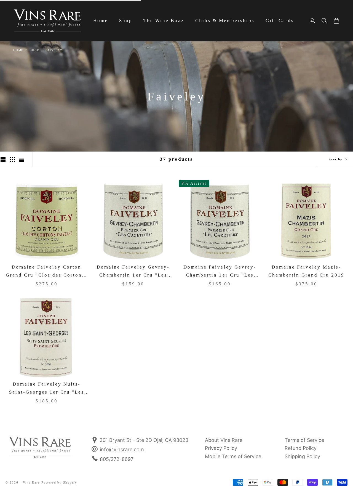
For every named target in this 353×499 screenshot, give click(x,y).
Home (100, 20)
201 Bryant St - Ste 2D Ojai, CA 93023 (143, 440)
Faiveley (54, 50)
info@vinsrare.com (122, 449)
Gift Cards (280, 20)
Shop (125, 20)
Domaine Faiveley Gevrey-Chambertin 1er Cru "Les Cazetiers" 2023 (133, 271)
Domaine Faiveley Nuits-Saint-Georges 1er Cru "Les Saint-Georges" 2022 (46, 388)
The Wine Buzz (163, 20)
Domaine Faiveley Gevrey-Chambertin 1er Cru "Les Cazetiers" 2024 (219, 271)
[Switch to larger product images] (3, 159)
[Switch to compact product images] (21, 159)
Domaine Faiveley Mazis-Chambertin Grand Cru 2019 (306, 271)
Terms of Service (304, 440)
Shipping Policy (302, 456)
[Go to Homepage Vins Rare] (40, 451)
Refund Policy (301, 448)
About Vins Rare (223, 440)
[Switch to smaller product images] (12, 159)
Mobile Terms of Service (233, 456)
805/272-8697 (116, 459)
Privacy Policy (221, 448)
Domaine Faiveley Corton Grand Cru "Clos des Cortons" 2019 (47, 271)
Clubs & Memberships (225, 20)
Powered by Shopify (59, 482)
